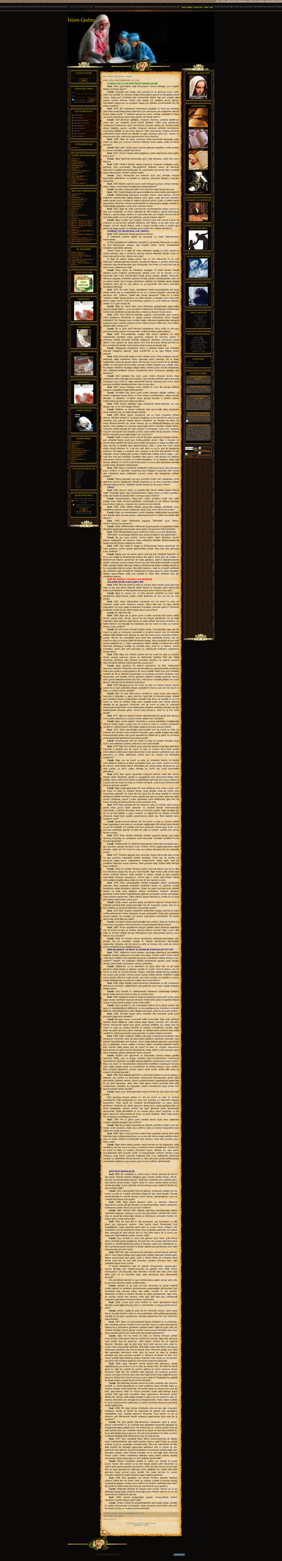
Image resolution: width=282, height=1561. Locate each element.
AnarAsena (79, 472)
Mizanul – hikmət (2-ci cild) (80, 222)
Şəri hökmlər (75, 197)
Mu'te (73, 213)
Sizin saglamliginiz (77, 176)
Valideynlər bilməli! (77, 183)
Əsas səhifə (187, 7)
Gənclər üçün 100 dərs (79, 238)
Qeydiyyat (198, 7)
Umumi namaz (76, 204)
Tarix (73, 217)
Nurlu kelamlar (76, 194)
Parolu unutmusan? (80, 102)
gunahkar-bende (200, 316)
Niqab (73, 457)
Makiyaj (74, 160)
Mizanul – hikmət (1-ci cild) (80, 220)
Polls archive (87, 512)
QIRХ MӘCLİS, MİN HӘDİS (81, 231)
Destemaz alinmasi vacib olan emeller (198, 414)
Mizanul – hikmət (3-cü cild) (81, 224)
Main (104, 76)
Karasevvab (79, 473)
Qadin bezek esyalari (79, 450)
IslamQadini (130, 1513)
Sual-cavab (75, 227)
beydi (77, 480)
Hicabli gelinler (76, 442)
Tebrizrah (78, 475)
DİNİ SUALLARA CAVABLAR (81, 234)
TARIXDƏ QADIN (77, 261)
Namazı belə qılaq (198, 425)
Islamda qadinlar (77, 254)
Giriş (206, 7)
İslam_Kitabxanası (200, 321)
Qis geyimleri (76, 456)
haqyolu (200, 317)
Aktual (73, 264)
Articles (110, 76)
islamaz (200, 319)
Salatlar (74, 169)
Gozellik (74, 158)
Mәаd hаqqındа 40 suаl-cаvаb (82, 240)
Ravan (77, 479)
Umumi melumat (198, 386)
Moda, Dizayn (76, 178)
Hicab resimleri (76, 459)
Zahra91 (78, 488)
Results (78, 512)
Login (146, 1525)
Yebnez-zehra (200, 324)
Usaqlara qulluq (76, 162)
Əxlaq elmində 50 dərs (79, 241)
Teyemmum (75, 206)
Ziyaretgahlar (76, 443)
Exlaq (73, 210)
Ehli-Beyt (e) (75, 203)
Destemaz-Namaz (77, 199)
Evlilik (73, 181)
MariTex (78, 482)
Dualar (73, 218)
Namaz (74, 236)
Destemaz (75, 208)
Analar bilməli (76, 172)
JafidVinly (78, 477)
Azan (73, 211)
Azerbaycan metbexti (79, 171)
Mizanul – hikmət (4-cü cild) (81, 225)
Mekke (73, 445)
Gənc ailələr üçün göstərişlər (81, 259)
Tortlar (73, 174)
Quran (73, 229)
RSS (211, 7)
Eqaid (73, 196)
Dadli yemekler (76, 164)
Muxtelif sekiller (76, 452)
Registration (138, 1525)
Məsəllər (74, 232)
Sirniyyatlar (75, 167)
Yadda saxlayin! (80, 100)
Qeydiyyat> (90, 102)
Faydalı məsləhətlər (78, 179)
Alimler (73, 447)
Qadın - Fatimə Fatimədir (80, 263)
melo (76, 484)
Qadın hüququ (76, 252)
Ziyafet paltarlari (77, 454)
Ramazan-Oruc (77, 201)
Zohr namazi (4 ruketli (198, 378)
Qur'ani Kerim (76, 449)
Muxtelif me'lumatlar (78, 215)
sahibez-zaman (200, 323)
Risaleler (75, 147)
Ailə (72, 461)
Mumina (78, 486)
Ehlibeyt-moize (200, 326)
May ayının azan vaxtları (198, 397)
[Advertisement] (198, 502)
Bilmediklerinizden (77, 165)
